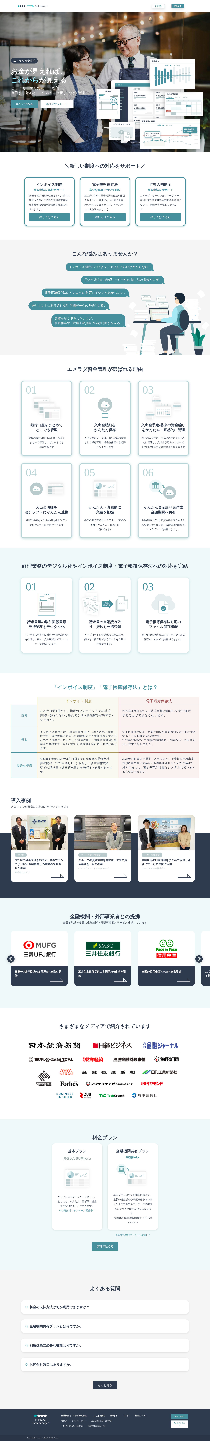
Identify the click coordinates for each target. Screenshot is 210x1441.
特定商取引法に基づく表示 (96, 1426)
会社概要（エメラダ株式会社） (74, 1415)
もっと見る (105, 1385)
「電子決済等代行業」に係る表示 (72, 1426)
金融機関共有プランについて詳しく (132, 1235)
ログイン (158, 6)
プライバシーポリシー (79, 1421)
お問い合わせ (181, 1424)
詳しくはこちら (49, 217)
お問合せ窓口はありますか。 (49, 1364)
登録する (177, 6)
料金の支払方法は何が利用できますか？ (57, 1307)
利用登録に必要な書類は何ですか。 (54, 1345)
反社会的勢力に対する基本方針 (101, 1421)
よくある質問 (99, 1415)
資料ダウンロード (57, 104)
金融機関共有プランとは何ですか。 (54, 1326)
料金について (141, 1415)
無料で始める (24, 104)
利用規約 (64, 1421)
